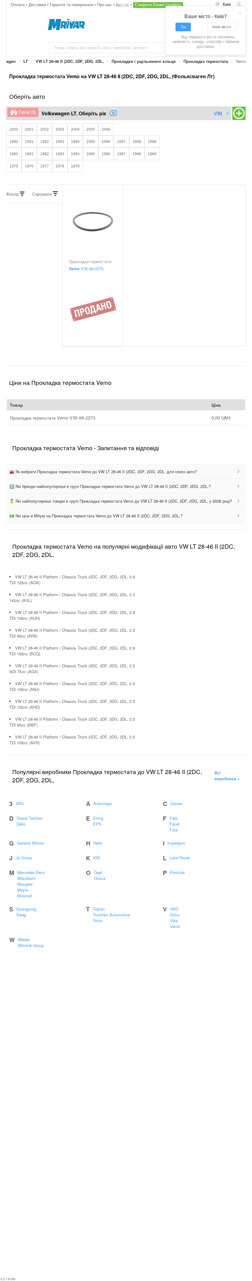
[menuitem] (223, 4)
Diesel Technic (30, 818)
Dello (21, 824)
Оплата (18, 4)
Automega (102, 803)
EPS (97, 824)
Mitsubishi (26, 878)
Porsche (177, 872)
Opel (98, 872)
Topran (99, 909)
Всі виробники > (227, 775)
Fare (174, 830)
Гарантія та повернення (72, 4)
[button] (126, 471)
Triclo (97, 920)
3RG (20, 803)
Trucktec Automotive (111, 915)
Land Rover (180, 858)
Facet (175, 824)
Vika (174, 920)
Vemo (175, 926)
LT (25, 61)
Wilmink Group (31, 945)
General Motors (30, 843)
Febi (173, 818)
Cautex (176, 803)
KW (96, 858)
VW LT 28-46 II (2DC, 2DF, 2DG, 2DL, (70, 61)
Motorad (24, 896)
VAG (174, 909)
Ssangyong (26, 909)
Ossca (99, 878)
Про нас (105, 4)
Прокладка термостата (205, 61)
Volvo (175, 915)
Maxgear (25, 884)
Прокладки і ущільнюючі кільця (144, 61)
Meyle (22, 890)
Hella (97, 843)
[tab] (126, 471)
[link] (25, 61)
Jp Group (24, 858)
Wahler (24, 939)
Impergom (176, 843)
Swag (21, 915)
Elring (98, 818)
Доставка (38, 4)
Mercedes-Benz (31, 872)
